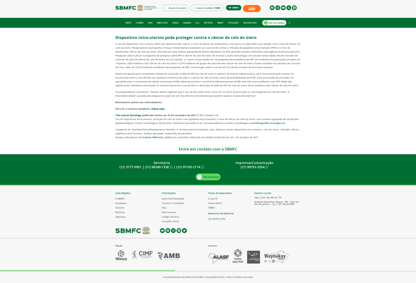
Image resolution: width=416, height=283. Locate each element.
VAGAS (175, 22)
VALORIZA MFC (250, 22)
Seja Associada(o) (276, 22)
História (119, 207)
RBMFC (220, 22)
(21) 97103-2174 (188, 167)
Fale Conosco (210, 177)
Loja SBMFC (251, 8)
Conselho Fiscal (170, 221)
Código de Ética (170, 216)
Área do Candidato (208, 8)
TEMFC (211, 207)
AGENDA (187, 22)
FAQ (164, 207)
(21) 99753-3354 (252, 167)
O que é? (213, 198)
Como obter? (215, 203)
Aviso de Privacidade (173, 198)
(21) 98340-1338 (157, 167)
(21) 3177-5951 (130, 167)
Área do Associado (177, 8)
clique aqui (158, 108)
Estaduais (120, 203)
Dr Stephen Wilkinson (151, 137)
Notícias (119, 212)
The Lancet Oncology (128, 115)
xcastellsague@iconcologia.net (267, 123)
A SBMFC (140, 22)
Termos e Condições (173, 203)
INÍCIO (128, 22)
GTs (197, 22)
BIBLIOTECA (162, 22)
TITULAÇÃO (233, 22)
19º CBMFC (233, 7)
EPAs (150, 22)
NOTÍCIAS (208, 22)
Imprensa (120, 216)
